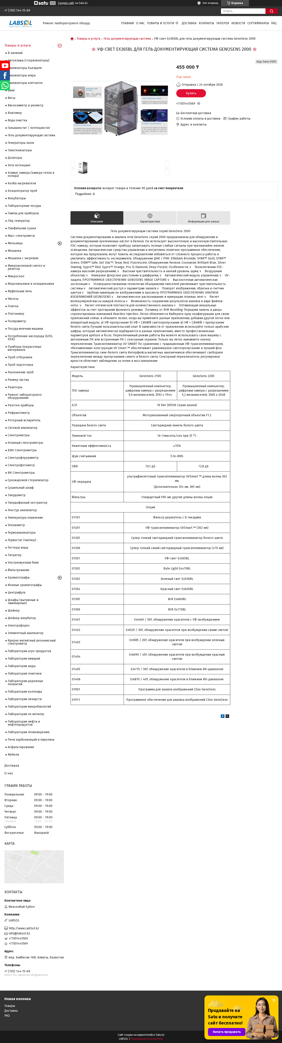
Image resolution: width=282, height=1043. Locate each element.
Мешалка (14, 251)
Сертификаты (258, 23)
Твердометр (17, 495)
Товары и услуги (160, 23)
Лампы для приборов (23, 213)
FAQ (273, 23)
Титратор (14, 555)
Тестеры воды (18, 547)
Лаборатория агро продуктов (29, 651)
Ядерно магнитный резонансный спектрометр (32, 642)
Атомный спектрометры (25, 443)
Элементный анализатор (25, 633)
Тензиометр (16, 525)
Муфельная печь (20, 291)
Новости (238, 23)
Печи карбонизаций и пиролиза (31, 740)
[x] (227, 717)
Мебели (13, 754)
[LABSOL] (20, 23)
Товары (9, 1006)
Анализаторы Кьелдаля (25, 68)
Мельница (15, 243)
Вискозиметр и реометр (25, 105)
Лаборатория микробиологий (29, 706)
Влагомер (15, 113)
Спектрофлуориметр (23, 458)
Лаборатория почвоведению (29, 732)
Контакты (206, 23)
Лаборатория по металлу (26, 714)
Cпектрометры (19, 435)
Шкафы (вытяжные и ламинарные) (23, 601)
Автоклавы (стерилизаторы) (28, 60)
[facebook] (222, 717)
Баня (11, 90)
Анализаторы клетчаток (25, 83)
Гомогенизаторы (20, 150)
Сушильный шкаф (21, 488)
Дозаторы (15, 158)
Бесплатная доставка (195, 113)
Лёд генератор (19, 221)
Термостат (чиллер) (22, 540)
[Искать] (271, 11)
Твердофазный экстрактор (27, 503)
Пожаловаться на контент (147, 1038)
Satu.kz (160, 1034)
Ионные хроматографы (25, 585)
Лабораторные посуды (24, 206)
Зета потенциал (19, 165)
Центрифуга (16, 592)
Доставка (189, 23)
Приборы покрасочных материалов (24, 348)
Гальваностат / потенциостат (29, 128)
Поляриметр (17, 321)
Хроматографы (19, 577)
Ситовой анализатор (22, 428)
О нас (140, 23)
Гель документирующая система (127, 38)
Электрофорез (19, 625)
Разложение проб (21, 372)
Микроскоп (16, 276)
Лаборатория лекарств (25, 699)
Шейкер (14, 610)
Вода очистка (17, 120)
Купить (191, 93)
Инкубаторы (17, 198)
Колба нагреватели (22, 183)
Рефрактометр (19, 413)
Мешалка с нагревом (23, 258)
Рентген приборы (21, 405)
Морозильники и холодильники (31, 284)
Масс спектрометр (21, 236)
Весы (11, 98)
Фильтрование (18, 570)
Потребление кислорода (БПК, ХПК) (30, 337)
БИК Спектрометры (22, 450)
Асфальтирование (21, 747)
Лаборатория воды (21, 666)
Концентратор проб (22, 191)
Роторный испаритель (24, 420)
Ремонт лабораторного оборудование (25, 396)
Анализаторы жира (21, 75)
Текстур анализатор (22, 510)
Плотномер (16, 314)
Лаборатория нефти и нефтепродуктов (24, 723)
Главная (127, 23)
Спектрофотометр (21, 465)
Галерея (222, 23)
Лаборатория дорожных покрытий (25, 682)
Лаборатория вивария (24, 658)
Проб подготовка (20, 365)
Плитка (13, 306)
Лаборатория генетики (24, 673)
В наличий (15, 53)
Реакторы (15, 387)
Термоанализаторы (21, 532)
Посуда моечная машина (25, 329)
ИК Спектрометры (21, 473)
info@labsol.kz (19, 933)
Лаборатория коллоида (25, 691)
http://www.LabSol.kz (24, 928)
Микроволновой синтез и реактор (26, 267)
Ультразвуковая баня (23, 562)
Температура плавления (25, 518)
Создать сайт (66, 3)
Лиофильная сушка (22, 228)
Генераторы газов (21, 143)
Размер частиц (18, 380)
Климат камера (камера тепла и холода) (31, 174)
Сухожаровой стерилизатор (28, 480)
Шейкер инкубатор (22, 618)
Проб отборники (20, 357)
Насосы (13, 299)
